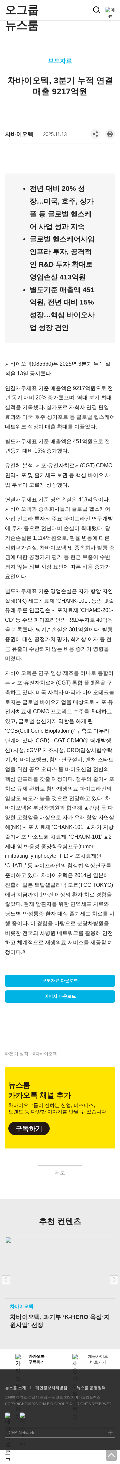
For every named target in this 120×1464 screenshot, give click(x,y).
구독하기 (29, 1128)
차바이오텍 (19, 134)
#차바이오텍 (45, 1053)
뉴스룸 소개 (15, 1387)
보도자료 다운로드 (60, 980)
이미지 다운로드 (60, 996)
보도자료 (60, 60)
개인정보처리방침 (51, 1387)
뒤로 (60, 1172)
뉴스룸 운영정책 (91, 1387)
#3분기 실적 (16, 1053)
